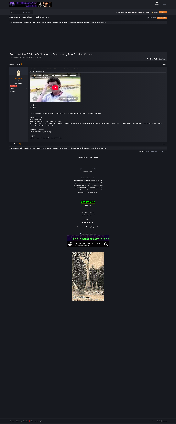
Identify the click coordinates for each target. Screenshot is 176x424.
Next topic (162, 59)
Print (164, 64)
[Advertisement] (88, 37)
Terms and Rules (156, 421)
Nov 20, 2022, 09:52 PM (37, 71)
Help (149, 421)
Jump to (141, 151)
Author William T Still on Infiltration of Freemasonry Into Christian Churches (54, 69)
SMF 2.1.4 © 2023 (14, 421)
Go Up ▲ (164, 421)
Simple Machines (24, 421)
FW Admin (18, 78)
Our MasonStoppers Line (88, 178)
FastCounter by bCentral (88, 215)
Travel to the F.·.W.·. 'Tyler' (88, 157)
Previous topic (152, 59)
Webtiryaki (39, 421)
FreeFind (90, 171)
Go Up (11, 144)
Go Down (11, 64)
